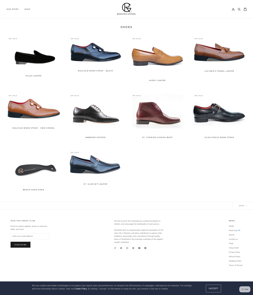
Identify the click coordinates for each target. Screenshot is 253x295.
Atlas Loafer (34, 76)
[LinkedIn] (145, 247)
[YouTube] (139, 247)
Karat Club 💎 (234, 230)
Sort (242, 206)
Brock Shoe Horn (33, 190)
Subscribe (20, 245)
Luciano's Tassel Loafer (219, 71)
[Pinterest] (133, 247)
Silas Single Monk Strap (219, 137)
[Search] (239, 9)
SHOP (28, 9)
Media (231, 226)
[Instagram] (127, 247)
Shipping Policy (235, 261)
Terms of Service (235, 265)
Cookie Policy (80, 289)
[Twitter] (121, 247)
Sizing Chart (234, 248)
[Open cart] (245, 9)
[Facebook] (115, 247)
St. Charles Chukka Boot (157, 137)
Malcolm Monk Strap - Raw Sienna (34, 128)
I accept (213, 288)
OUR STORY (13, 9)
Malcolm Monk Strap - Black (95, 71)
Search (231, 235)
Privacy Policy (234, 252)
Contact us (233, 239)
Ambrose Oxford (95, 137)
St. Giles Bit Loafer (95, 184)
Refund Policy (234, 256)
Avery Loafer (157, 80)
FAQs (231, 243)
